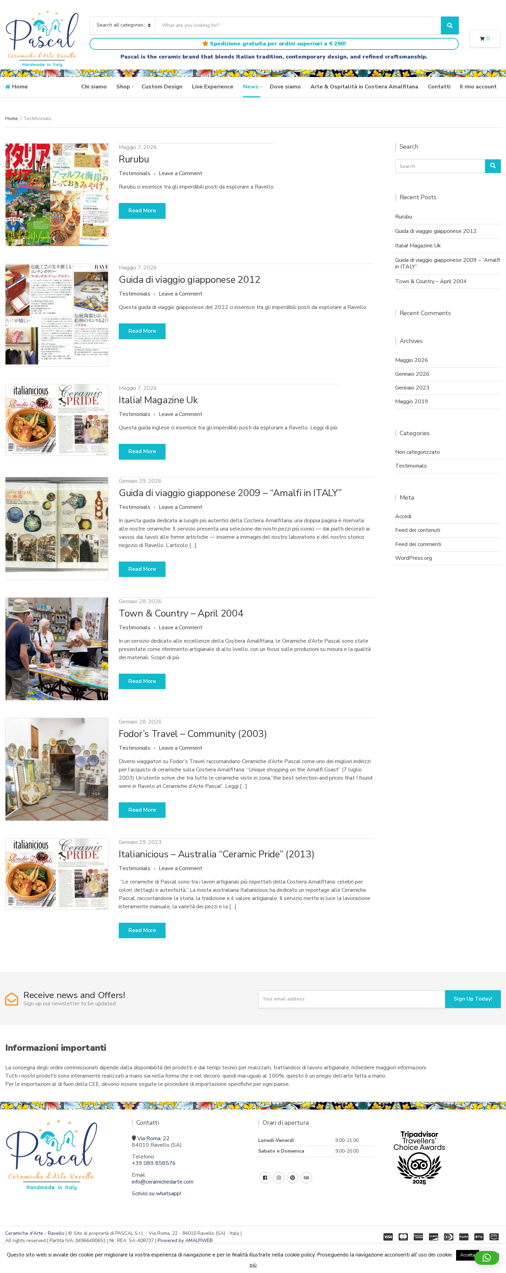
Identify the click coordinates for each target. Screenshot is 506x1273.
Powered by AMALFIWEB (185, 1240)
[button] (486, 1258)
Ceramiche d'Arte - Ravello (34, 1233)
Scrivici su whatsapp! (156, 1193)
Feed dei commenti (418, 544)
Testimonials (134, 173)
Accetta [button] (467, 1255)
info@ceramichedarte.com (162, 1182)
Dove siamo (285, 86)
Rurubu (134, 159)
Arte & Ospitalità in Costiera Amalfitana (364, 86)
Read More (142, 210)
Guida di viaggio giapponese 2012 (190, 279)
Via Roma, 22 (153, 1138)
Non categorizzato (417, 452)
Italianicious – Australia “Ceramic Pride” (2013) (217, 854)
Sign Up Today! (473, 999)
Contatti (439, 86)
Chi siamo (94, 86)
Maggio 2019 (411, 401)
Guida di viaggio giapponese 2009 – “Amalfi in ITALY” (230, 493)
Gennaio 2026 (412, 374)
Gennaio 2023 (412, 388)
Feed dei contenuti (417, 530)
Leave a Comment (180, 173)
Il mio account (478, 86)
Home (20, 86)
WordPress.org (413, 558)
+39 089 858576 (154, 1163)
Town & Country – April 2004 (181, 613)
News (251, 86)
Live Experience (212, 86)
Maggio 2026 (411, 360)
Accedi (403, 516)
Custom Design (161, 86)
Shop (123, 86)
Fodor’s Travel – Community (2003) (193, 733)
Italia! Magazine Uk (158, 400)
